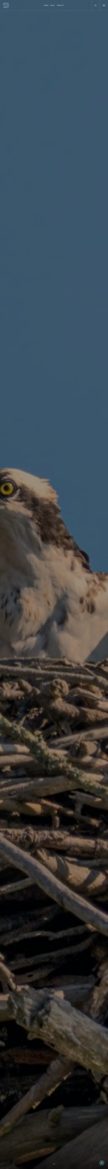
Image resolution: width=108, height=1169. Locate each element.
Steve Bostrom (57, 638)
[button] (104, 5)
